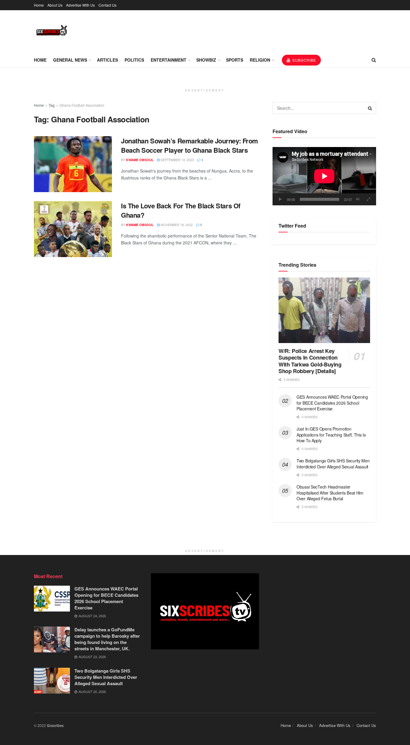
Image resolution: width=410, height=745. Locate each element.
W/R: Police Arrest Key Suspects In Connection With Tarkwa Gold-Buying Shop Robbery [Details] (310, 361)
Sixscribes (55, 725)
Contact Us (107, 5)
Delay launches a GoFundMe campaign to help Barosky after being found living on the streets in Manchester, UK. (107, 639)
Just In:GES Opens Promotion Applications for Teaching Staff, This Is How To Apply (331, 434)
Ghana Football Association (81, 105)
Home (39, 5)
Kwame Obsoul (140, 160)
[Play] (280, 199)
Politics (134, 60)
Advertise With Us (80, 5)
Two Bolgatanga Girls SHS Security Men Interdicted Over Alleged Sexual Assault (333, 464)
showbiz (206, 60)
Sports (234, 60)
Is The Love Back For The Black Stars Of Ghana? (180, 210)
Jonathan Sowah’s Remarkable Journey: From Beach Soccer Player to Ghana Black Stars (189, 145)
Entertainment (168, 60)
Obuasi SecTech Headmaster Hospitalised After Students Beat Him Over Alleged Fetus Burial (330, 492)
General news (70, 60)
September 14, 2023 (177, 159)
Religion (260, 60)
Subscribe (303, 60)
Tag (52, 105)
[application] (324, 176)
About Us (54, 5)
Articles (107, 60)
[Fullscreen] (368, 199)
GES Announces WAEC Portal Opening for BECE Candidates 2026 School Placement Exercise (332, 403)
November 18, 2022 (176, 224)
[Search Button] (370, 108)
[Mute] (358, 199)
